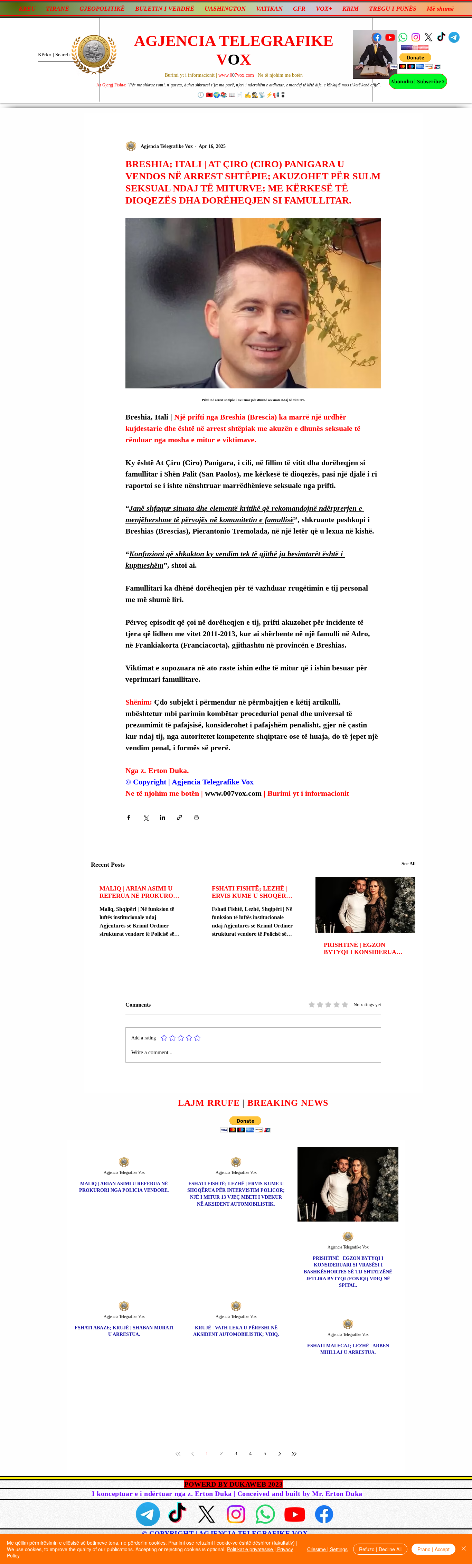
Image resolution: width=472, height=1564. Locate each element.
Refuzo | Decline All (380, 1549)
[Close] (464, 1548)
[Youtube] (390, 37)
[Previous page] (192, 1454)
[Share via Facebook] (128, 817)
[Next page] (279, 1454)
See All (409, 863)
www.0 (225, 75)
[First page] (178, 1454)
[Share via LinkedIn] (162, 817)
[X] (428, 37)
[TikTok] (441, 37)
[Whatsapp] (402, 37)
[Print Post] (196, 817)
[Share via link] (179, 817)
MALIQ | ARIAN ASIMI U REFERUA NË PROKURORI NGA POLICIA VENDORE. (140, 892)
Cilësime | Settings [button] (327, 1549)
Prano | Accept (433, 1549)
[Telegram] (454, 37)
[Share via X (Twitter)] (145, 817)
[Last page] (294, 1454)
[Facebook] (377, 37)
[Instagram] (415, 37)
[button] (415, 61)
